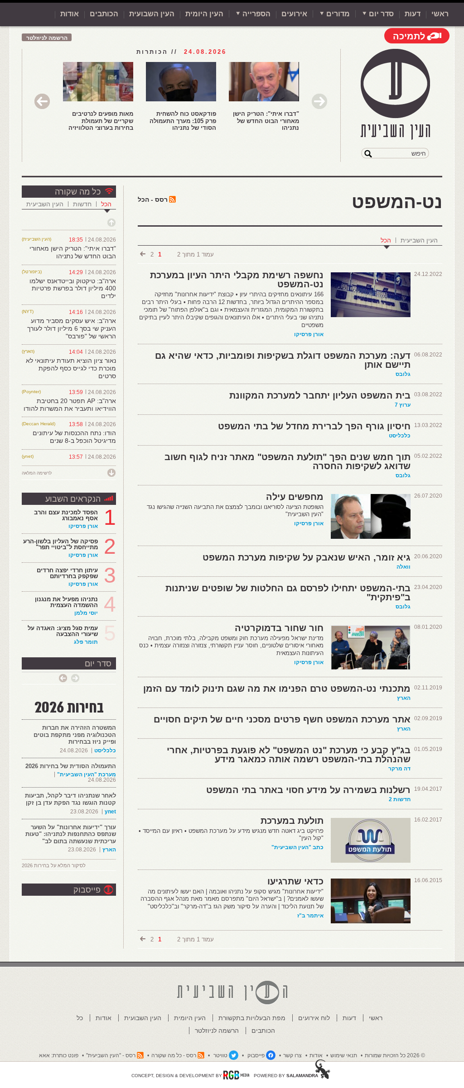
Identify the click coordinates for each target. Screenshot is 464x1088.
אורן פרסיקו (309, 334)
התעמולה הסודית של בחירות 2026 (70, 766)
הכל (386, 240)
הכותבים (104, 14)
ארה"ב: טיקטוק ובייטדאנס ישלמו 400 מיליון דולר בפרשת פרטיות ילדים (72, 288)
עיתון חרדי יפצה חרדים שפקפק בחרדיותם (67, 573)
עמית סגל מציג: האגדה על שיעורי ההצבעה (63, 631)
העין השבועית (151, 14)
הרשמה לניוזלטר (47, 38)
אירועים (294, 14)
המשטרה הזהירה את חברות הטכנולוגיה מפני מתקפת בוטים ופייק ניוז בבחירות (75, 734)
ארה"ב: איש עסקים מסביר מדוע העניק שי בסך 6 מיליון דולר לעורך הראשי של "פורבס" (71, 328)
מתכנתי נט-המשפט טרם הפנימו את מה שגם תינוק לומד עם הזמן (277, 689)
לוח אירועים (314, 1017)
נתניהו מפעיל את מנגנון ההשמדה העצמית (66, 602)
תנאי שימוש (343, 1055)
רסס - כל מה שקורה (173, 1055)
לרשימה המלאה (37, 472)
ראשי (440, 14)
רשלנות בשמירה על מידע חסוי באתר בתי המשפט (308, 790)
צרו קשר (292, 1055)
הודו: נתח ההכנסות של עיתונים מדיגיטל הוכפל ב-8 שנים (74, 436)
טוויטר (220, 1055)
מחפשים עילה (295, 497)
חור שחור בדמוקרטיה (279, 628)
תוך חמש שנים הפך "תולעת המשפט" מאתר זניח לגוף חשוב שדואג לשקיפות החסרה (287, 461)
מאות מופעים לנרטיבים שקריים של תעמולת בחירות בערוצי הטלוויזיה (100, 120)
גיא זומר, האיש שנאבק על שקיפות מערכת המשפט (307, 557)
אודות (69, 14)
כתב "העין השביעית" (297, 847)
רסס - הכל (153, 199)
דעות (412, 14)
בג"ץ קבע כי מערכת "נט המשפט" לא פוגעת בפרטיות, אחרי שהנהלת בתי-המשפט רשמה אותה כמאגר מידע (289, 754)
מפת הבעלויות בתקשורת (251, 1017)
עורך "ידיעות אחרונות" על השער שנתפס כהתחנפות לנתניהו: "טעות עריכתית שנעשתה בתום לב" (70, 834)
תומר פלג (86, 642)
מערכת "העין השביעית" (86, 774)
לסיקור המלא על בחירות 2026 (54, 865)
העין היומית (204, 14)
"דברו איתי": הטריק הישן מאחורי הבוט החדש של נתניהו (266, 120)
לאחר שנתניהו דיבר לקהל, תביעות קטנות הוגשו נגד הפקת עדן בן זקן (70, 799)
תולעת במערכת (292, 821)
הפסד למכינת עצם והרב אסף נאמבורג (66, 515)
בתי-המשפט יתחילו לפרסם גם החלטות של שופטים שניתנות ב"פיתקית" (288, 592)
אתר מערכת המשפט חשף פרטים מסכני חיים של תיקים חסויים (282, 719)
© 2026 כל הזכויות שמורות (395, 1055)
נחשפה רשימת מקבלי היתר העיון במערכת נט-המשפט (237, 279)
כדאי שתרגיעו (295, 881)
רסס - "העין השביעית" (110, 1055)
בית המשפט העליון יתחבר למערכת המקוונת (320, 395)
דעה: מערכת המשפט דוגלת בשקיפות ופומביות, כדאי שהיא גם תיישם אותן (283, 360)
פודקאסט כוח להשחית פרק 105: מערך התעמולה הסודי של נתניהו (183, 120)
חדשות (82, 204)
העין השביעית (419, 240)
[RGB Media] (236, 1075)
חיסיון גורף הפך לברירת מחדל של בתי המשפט (314, 426)
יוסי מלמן (86, 613)
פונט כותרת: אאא (58, 1055)
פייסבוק (87, 889)
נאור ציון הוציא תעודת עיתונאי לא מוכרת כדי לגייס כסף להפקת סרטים (71, 368)
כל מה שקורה (78, 191)
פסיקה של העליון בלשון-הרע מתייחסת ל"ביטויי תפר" (60, 544)
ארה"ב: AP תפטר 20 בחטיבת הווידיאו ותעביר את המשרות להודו (70, 404)
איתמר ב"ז (310, 915)
